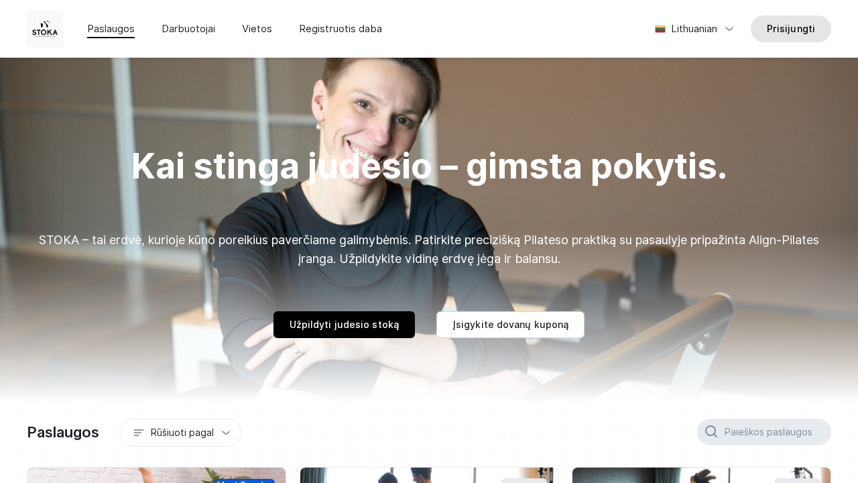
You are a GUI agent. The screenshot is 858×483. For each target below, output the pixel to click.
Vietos (257, 29)
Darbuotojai (188, 29)
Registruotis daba (340, 29)
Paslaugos (111, 29)
